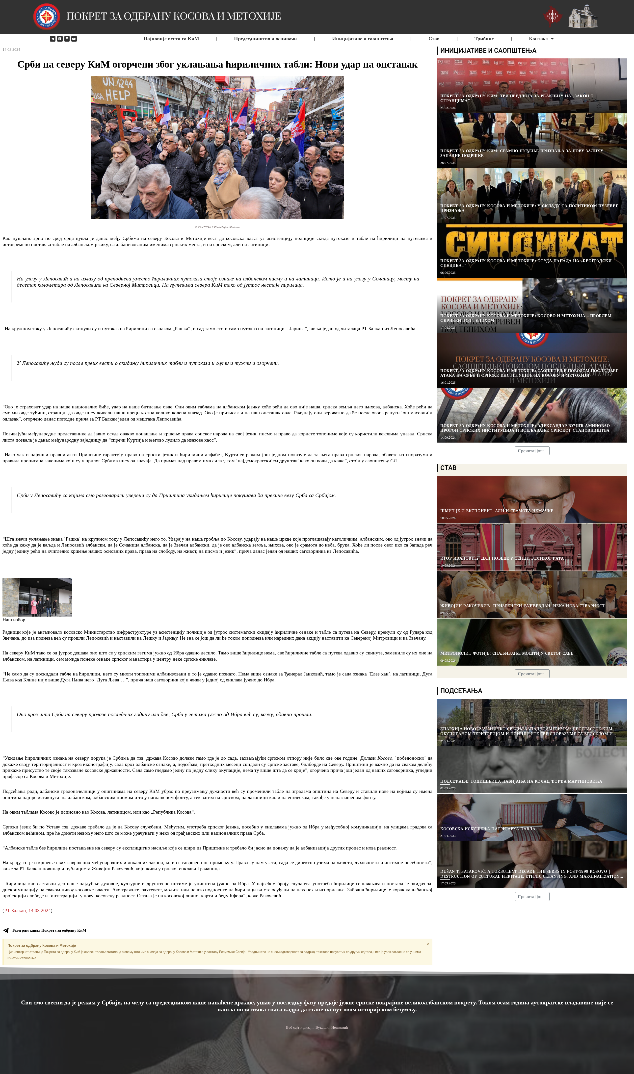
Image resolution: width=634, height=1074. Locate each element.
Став (434, 38)
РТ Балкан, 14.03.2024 (27, 910)
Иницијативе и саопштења (362, 38)
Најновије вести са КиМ (171, 38)
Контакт (538, 38)
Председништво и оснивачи (265, 38)
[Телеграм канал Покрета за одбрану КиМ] (5, 930)
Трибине (484, 38)
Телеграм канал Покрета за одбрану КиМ (49, 930)
